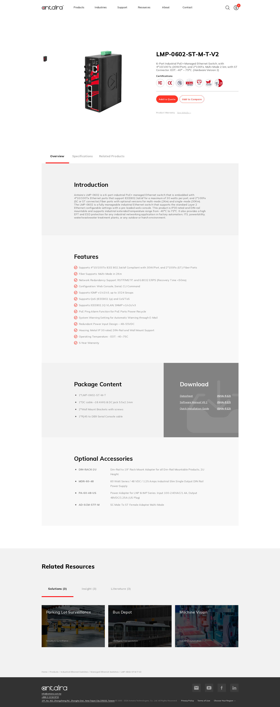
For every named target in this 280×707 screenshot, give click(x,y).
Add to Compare (192, 99)
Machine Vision (206, 626)
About (166, 7)
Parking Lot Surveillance (73, 626)
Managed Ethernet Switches (105, 672)
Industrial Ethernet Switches (74, 672)
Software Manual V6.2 (193, 402)
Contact (187, 7)
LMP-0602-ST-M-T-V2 (131, 672)
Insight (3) (89, 589)
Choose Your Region (223, 700)
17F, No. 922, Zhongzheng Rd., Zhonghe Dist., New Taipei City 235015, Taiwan (78, 700)
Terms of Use (204, 700)
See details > (184, 112)
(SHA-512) (224, 395)
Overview (57, 156)
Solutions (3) (57, 589)
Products (79, 7)
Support (122, 7)
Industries (101, 7)
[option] (45, 58)
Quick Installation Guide (194, 408)
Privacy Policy (187, 700)
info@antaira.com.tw (51, 693)
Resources (144, 7)
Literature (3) (121, 589)
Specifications (82, 156)
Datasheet (186, 395)
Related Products (111, 156)
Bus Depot (140, 626)
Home (45, 672)
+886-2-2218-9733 (50, 697)
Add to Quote (167, 99)
